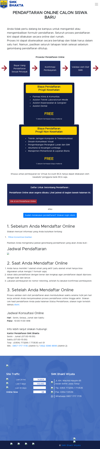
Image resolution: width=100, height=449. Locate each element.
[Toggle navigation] (96, 4)
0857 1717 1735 (20, 346)
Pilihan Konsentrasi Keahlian (20, 237)
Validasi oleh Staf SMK (80, 68)
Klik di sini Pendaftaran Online (23, 201)
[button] (85, 439)
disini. (17, 305)
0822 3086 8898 (48, 346)
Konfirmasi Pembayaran (50, 68)
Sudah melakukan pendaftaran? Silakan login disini (50, 215)
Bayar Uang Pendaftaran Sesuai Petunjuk (19, 68)
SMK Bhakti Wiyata (71, 445)
